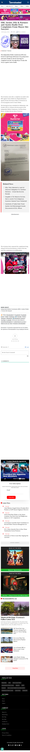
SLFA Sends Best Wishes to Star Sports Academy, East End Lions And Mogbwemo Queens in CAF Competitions (15, 516)
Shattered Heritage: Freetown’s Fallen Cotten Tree (13, 618)
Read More (15, 668)
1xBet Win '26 (9, 6)
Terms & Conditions (6, 735)
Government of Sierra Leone (8, 685)
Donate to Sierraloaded (19, 323)
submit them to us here (20, 321)
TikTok (23, 316)
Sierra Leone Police (17, 682)
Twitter (6, 316)
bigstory (17, 685)
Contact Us (4, 721)
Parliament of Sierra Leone (7, 690)
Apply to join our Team (6, 323)
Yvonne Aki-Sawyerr (6, 310)
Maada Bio (4, 682)
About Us (4, 712)
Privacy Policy (5, 733)
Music (16, 6)
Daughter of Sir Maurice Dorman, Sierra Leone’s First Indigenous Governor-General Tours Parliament (16, 199)
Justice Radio (25, 309)
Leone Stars (17, 690)
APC (9, 682)
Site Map (4, 717)
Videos (21, 6)
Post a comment (21, 31)
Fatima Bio (25, 690)
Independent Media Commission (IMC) (11, 309)
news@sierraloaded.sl (6, 321)
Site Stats (4, 719)
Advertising (4, 714)
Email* (8, 490)
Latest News (6, 503)
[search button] (2, 2)
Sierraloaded (9, 315)
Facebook (17, 315)
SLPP (23, 685)
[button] (28, 2)
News (2, 6)
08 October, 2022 (5, 31)
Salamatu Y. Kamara (6, 50)
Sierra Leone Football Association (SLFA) (16, 687)
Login (27, 347)
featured (3, 687)
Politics (27, 6)
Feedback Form (5, 724)
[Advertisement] (15, 80)
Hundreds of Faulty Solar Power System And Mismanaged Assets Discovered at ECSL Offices (15, 206)
